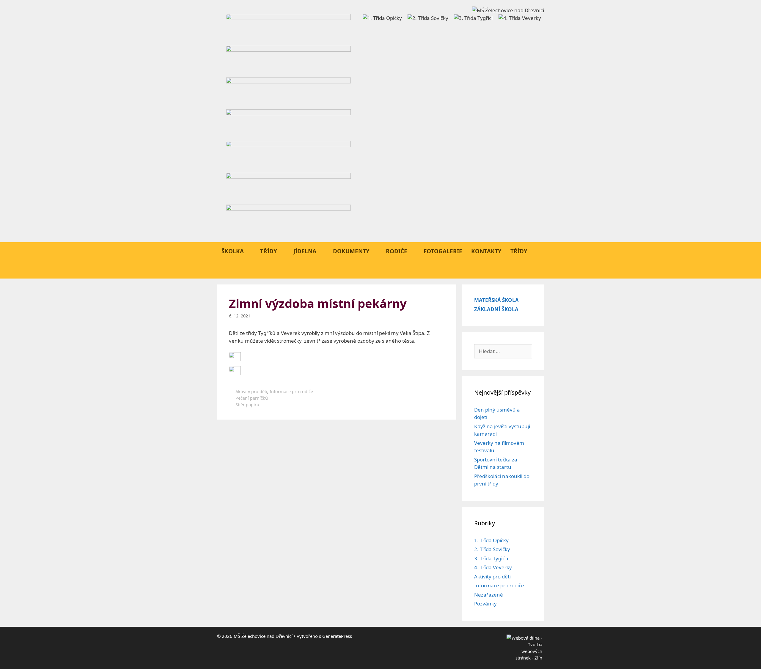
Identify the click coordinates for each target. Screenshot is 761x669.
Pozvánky (485, 603)
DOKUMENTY (351, 251)
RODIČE (396, 251)
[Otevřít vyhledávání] (536, 269)
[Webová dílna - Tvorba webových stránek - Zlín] (524, 658)
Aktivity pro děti (251, 391)
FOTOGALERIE (443, 251)
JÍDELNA (304, 251)
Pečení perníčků (251, 398)
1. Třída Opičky (491, 540)
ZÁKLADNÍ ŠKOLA (496, 309)
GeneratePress (337, 636)
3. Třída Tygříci (491, 558)
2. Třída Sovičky (492, 549)
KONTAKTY (486, 251)
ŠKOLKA (232, 251)
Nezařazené (488, 594)
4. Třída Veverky (493, 567)
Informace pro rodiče (291, 391)
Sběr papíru (247, 404)
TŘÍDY (268, 251)
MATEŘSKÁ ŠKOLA (496, 300)
